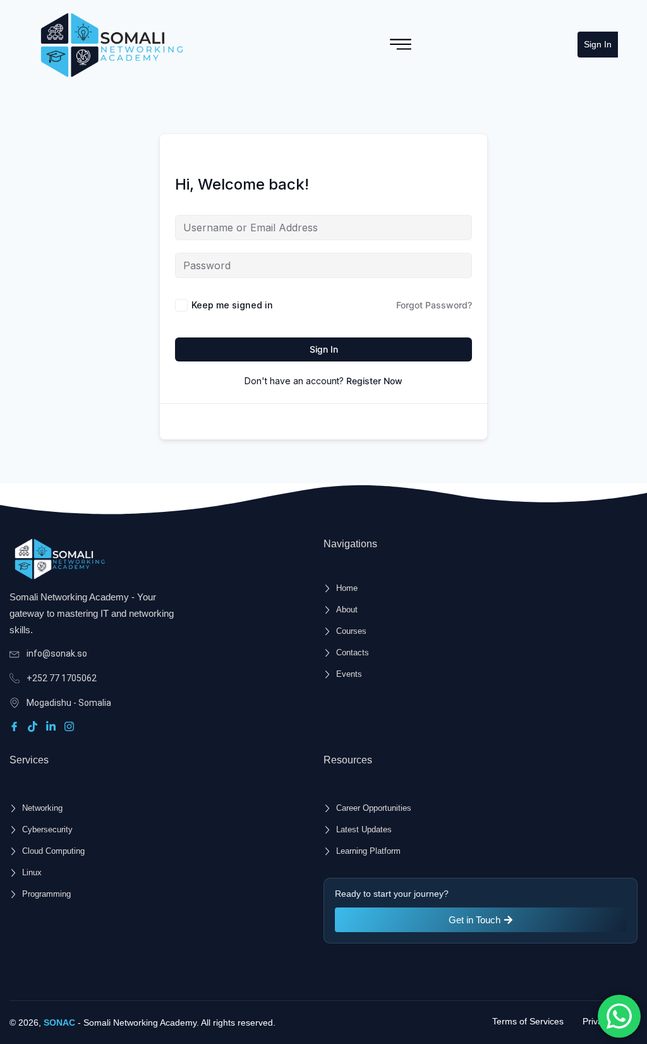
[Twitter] (34, 726)
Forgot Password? (434, 305)
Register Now (374, 380)
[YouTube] (71, 726)
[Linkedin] (52, 726)
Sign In (598, 44)
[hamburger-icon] (400, 44)
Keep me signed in (232, 305)
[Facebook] (16, 726)
